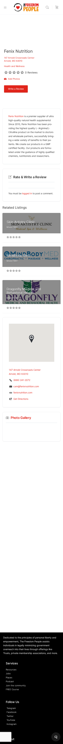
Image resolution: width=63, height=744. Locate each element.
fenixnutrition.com (22, 392)
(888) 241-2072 (21, 380)
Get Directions (20, 398)
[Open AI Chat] (55, 736)
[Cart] (57, 7)
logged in (27, 193)
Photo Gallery (21, 418)
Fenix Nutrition (16, 116)
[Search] (48, 7)
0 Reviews (31, 72)
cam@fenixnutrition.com (26, 386)
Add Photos (13, 79)
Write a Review (16, 88)
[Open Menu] (5, 7)
